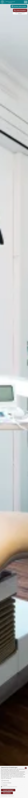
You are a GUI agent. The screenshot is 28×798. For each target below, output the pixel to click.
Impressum (11, 795)
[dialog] (14, 782)
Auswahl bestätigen (8, 790)
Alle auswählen (7, 793)
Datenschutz (4, 795)
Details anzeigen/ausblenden (9, 786)
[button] (25, 2)
